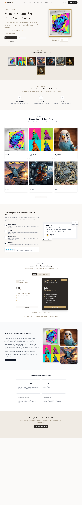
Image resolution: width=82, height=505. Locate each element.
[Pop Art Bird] (12, 61)
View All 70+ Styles (40, 196)
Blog (42, 2)
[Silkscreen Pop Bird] (21, 61)
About (46, 2)
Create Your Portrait (9, 37)
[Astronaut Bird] (50, 61)
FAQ (51, 2)
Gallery (24, 2)
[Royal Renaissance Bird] (69, 61)
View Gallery (21, 37)
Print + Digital (46, 274)
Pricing (30, 2)
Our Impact (36, 2)
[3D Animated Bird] (31, 61)
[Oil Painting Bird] (41, 70)
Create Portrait (72, 2)
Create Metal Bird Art (9, 359)
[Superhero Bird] (41, 61)
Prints (39, 274)
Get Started (27, 307)
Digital (34, 274)
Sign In (64, 2)
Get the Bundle (55, 307)
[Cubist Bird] (60, 61)
